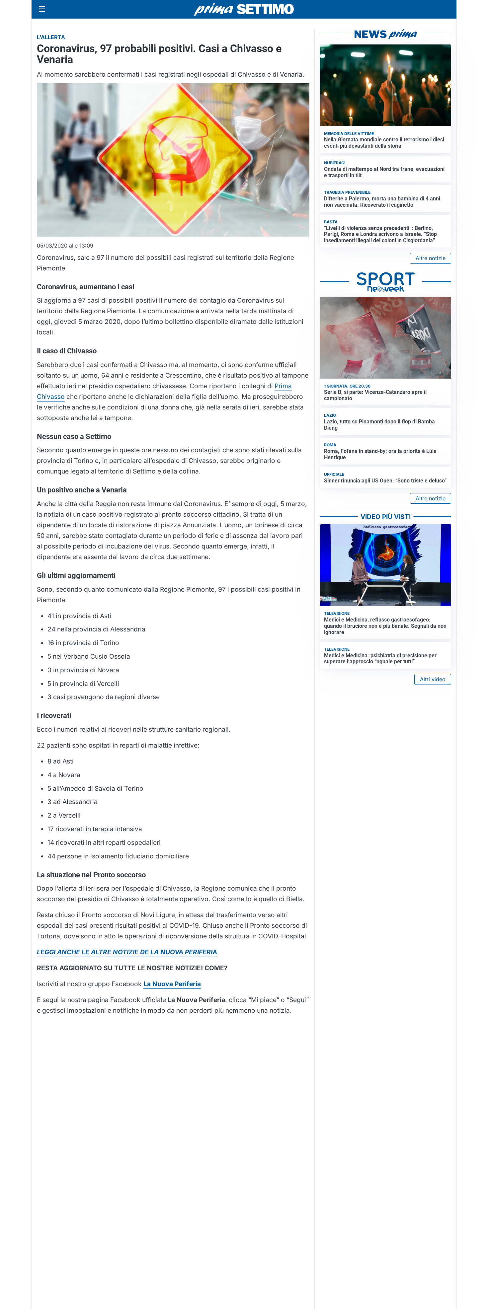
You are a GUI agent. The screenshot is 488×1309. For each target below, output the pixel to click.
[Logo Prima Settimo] (244, 9)
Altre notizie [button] (431, 258)
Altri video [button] (433, 679)
